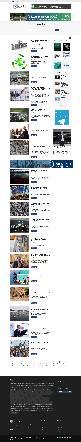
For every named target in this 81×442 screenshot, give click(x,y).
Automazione (12, 400)
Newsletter (27, 1)
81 (65, 365)
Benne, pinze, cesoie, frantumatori (21, 406)
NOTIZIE (24, 12)
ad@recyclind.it (16, 426)
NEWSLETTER (47, 12)
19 (53, 361)
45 (48, 363)
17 (48, 361)
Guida (43, 429)
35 (27, 363)
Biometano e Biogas (18, 410)
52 (63, 363)
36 (29, 363)
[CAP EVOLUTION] (40, 17)
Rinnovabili (42, 391)
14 (42, 361)
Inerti (44, 410)
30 (16, 363)
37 (31, 363)
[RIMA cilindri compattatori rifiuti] (57, 47)
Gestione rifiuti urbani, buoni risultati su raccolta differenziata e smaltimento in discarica (39, 239)
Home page (37, 26)
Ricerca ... (24, 30)
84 (40, 367)
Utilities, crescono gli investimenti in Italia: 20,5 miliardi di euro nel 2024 (40, 110)
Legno (28, 410)
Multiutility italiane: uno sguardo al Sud (39, 309)
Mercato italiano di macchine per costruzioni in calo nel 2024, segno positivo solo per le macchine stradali (40, 88)
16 (46, 361)
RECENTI (58, 72)
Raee (40, 410)
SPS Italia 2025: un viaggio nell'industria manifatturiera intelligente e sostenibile (40, 188)
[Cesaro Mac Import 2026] (41, 163)
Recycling (43, 26)
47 (53, 363)
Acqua (43, 383)
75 (53, 365)
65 (31, 365)
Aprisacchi (20, 408)
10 (33, 361)
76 (55, 365)
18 (50, 361)
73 (48, 365)
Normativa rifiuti (45, 400)
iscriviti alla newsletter (65, 391)
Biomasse (39, 400)
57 (14, 365)
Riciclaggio (49, 389)
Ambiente (50, 402)
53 (65, 363)
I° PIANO (19, 12)
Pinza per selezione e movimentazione (39, 385)
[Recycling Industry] (19, 6)
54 (68, 363)
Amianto (37, 391)
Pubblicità (31, 1)
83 (70, 365)
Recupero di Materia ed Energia (15, 395)
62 (25, 365)
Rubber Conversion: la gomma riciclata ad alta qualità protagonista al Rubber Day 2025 (40, 324)
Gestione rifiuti (19, 404)
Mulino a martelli (32, 408)
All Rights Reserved (22, 437)
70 (42, 365)
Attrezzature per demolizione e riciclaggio (17, 398)
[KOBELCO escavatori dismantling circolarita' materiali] (57, 65)
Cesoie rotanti (12, 404)
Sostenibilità (36, 402)
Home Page (16, 1)
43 (44, 363)
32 (21, 363)
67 (36, 365)
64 (29, 365)
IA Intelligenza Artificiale (36, 398)
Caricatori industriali (13, 408)
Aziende (28, 429)
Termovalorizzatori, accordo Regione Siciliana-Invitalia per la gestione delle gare (40, 255)
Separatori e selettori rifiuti (31, 400)
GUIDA (36, 12)
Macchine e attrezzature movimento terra (44, 406)
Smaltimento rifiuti (21, 383)
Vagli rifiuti (26, 408)
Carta (24, 400)
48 (55, 363)
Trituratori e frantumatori (14, 393)
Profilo (20, 1)
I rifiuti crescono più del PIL (37, 273)
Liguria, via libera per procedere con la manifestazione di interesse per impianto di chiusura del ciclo (40, 40)
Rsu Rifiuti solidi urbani (14, 412)
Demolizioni (30, 402)
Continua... (34, 50)
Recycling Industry (15, 437)
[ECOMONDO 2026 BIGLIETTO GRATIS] (51, 6)
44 (46, 363)
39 (36, 363)
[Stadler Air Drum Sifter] (66, 56)
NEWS (66, 72)
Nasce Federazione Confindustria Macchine (40, 126)
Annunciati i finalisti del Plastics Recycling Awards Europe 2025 (40, 220)
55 (70, 363)
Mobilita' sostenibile (23, 387)
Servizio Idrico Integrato (28, 389)
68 (38, 365)
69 (40, 365)
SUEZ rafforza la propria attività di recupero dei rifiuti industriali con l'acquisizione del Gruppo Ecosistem (39, 142)
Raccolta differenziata (49, 391)
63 (27, 365)
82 (68, 365)
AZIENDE (66, 12)
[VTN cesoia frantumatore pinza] (66, 47)
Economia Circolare (28, 385)
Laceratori (30, 387)
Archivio (23, 1)
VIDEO (41, 12)
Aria (51, 410)
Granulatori (28, 398)
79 (61, 365)
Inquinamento (28, 383)
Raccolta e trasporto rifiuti (29, 391)
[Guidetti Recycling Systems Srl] (66, 65)
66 (33, 365)
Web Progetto (12, 439)
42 (42, 363)
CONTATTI (60, 12)
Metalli (11, 410)
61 (23, 365)
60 (21, 365)
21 (57, 361)
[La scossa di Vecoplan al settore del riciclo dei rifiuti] (57, 76)
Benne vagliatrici (13, 383)
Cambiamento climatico (43, 402)
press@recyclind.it (17, 425)
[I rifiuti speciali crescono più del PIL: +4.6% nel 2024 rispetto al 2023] (57, 91)
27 (70, 361)
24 (63, 361)
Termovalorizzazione (22, 402)
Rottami (31, 395)
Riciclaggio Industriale (45, 398)
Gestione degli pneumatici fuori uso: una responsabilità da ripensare (40, 204)
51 (61, 363)
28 (12, 363)
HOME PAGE (13, 12)
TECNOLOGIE (30, 12)
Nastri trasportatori (13, 402)
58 (16, 365)
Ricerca (38, 408)
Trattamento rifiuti (51, 385)
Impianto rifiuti (32, 393)
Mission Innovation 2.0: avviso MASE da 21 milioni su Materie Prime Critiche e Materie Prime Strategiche (40, 288)
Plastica (52, 408)
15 (44, 361)
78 (59, 365)
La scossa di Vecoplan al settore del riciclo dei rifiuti (65, 77)
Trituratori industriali (37, 395)
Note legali (60, 429)
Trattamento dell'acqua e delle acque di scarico (41, 387)
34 (25, 363)
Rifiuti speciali (51, 383)
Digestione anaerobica (14, 387)
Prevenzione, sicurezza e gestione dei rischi (44, 393)
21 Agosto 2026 (55, 149)
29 (14, 363)
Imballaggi (33, 383)
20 (55, 361)
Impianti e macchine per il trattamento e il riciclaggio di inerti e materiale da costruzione (38, 404)
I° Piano (62, 75)
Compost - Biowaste (34, 410)
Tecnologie (44, 427)
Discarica (11, 391)
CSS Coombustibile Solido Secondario (16, 385)
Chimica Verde (19, 400)
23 (61, 361)
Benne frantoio (20, 389)
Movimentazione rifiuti (24, 393)
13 (40, 361)
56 (12, 365)
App (46, 383)
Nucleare (38, 383)
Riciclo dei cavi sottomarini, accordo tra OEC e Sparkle (39, 171)
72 (46, 365)
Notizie (62, 82)
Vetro (24, 410)
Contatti (35, 1)
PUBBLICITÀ (53, 12)
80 (63, 365)
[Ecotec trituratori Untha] (57, 56)
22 (59, 361)
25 (65, 361)
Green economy (25, 395)
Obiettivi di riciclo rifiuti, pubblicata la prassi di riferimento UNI (39, 57)
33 (23, 363)
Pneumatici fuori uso (32, 406)
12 (38, 361)
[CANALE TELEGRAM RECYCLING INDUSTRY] (62, 117)
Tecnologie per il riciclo (45, 408)
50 (59, 363)
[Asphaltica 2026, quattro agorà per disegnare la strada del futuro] (57, 83)
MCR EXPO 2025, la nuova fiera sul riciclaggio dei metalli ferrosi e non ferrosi (40, 73)
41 (40, 363)
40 (38, 363)
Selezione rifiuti (13, 389)
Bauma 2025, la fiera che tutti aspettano (40, 342)
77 (57, 365)
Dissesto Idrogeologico (19, 391)
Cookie (59, 431)
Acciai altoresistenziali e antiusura (39, 389)
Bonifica (47, 410)
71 (44, 365)
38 (33, 363)
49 (57, 363)
